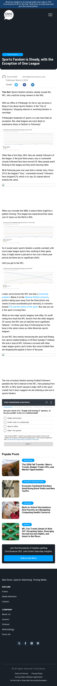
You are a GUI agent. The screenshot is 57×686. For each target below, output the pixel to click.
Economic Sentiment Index (34, 482)
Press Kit (6, 634)
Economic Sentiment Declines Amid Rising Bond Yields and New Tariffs (38, 488)
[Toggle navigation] (50, 15)
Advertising (28, 460)
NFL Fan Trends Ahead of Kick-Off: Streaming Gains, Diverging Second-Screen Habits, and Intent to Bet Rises (38, 532)
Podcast (6, 624)
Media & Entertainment (12, 54)
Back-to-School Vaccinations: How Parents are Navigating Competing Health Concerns (36, 510)
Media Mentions (9, 596)
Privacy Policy (37, 673)
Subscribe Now (28, 558)
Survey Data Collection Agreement (28, 677)
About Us (6, 614)
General (27, 524)
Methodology (8, 629)
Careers (5, 619)
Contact (5, 601)
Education (27, 503)
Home (5, 591)
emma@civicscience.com (33, 77)
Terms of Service (21, 673)
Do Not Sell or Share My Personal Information (28, 680)
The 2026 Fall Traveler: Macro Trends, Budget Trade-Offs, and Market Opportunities (38, 467)
